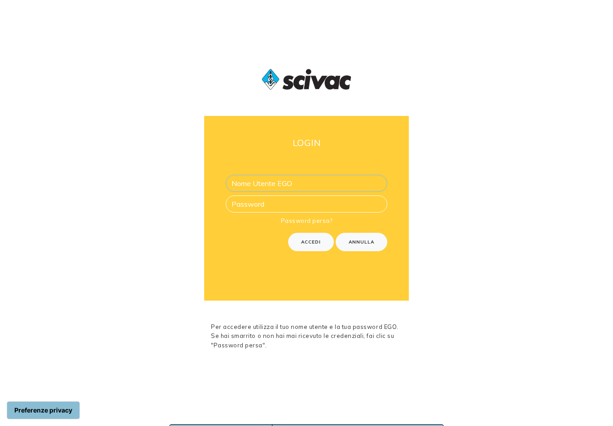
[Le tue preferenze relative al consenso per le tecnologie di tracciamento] (43, 410)
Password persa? (307, 220)
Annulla (361, 242)
